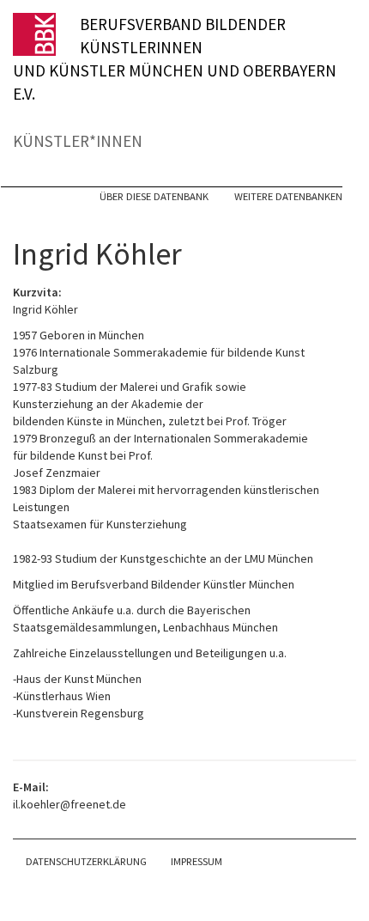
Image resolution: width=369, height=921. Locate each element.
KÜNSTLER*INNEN (77, 141)
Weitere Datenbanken (288, 196)
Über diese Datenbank (154, 196)
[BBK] (46, 34)
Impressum (196, 861)
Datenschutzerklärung (86, 861)
